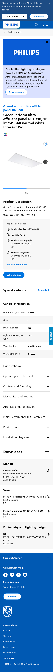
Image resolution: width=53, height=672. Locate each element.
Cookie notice (9, 641)
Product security (10, 652)
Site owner (8, 636)
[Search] (42, 24)
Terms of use (8, 658)
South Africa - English (14, 587)
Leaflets (8, 463)
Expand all (43, 290)
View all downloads (17, 264)
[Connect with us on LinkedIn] (12, 575)
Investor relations (10, 625)
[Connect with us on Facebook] (5, 575)
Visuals (8, 490)
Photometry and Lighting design (24, 527)
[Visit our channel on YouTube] (25, 575)
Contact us (12, 596)
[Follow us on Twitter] (18, 575)
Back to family (15, 32)
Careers (6, 630)
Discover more (16, 92)
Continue (39, 16)
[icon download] (48, 470)
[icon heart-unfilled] (36, 24)
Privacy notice (9, 647)
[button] (7, 162)
